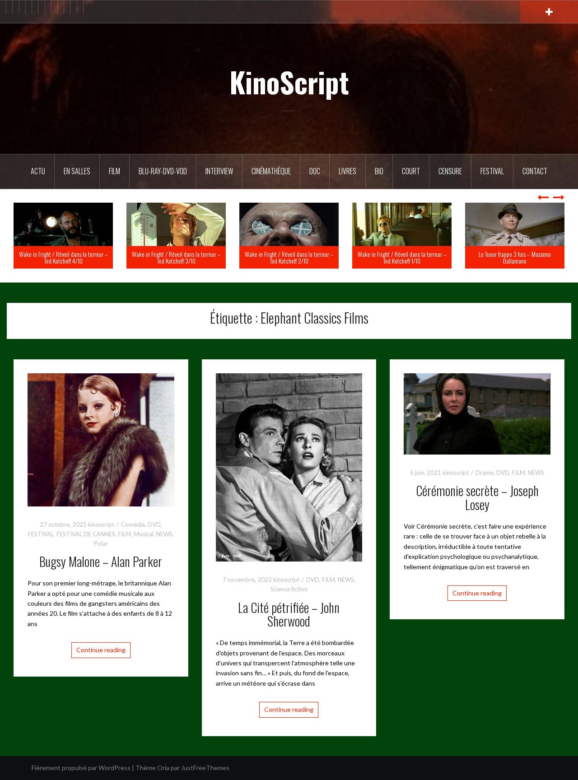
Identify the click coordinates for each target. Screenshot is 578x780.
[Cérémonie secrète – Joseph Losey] (477, 413)
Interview (219, 171)
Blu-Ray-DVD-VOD (163, 171)
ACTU (38, 171)
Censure (450, 171)
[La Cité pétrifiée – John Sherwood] (289, 466)
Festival (492, 171)
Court (411, 171)
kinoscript (101, 524)
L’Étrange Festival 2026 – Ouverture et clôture (62, 257)
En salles (77, 171)
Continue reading (101, 650)
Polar (101, 543)
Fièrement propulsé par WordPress (81, 767)
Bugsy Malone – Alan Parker (100, 561)
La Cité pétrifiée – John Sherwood (289, 614)
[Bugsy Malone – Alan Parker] (101, 439)
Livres (347, 171)
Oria (163, 767)
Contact (534, 171)
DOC (314, 171)
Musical (144, 534)
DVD (154, 524)
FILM (114, 171)
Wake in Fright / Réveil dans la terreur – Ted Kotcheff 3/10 (287, 257)
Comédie (133, 524)
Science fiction (289, 589)
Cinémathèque (271, 171)
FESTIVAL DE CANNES (85, 534)
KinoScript (289, 81)
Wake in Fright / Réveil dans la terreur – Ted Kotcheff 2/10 (400, 257)
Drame (484, 472)
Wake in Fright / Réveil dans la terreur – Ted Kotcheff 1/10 (513, 257)
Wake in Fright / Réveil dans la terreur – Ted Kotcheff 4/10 (175, 257)
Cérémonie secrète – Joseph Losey (477, 497)
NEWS (164, 534)
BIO (379, 171)
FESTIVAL (41, 534)
